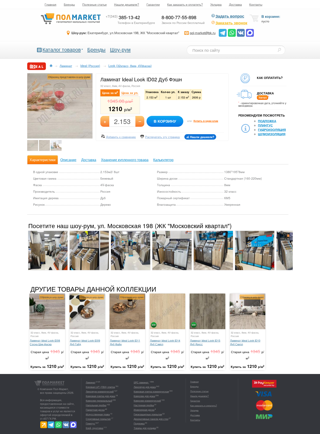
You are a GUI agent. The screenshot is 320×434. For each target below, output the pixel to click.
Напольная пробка (96, 405)
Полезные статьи (94, 4)
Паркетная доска (95, 409)
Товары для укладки (145, 428)
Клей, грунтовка (94, 428)
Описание (68, 159)
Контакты (255, 4)
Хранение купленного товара (124, 159)
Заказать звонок (231, 23)
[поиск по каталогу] (279, 49)
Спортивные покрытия (98, 419)
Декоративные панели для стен (151, 419)
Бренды (69, 4)
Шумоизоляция (271, 134)
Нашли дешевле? (126, 4)
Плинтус (265, 125)
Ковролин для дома (144, 396)
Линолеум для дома (145, 387)
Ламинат (90, 382)
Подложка (267, 121)
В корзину (165, 121)
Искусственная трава (98, 414)
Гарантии (153, 4)
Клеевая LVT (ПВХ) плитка (100, 387)
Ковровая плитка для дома (100, 396)
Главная (50, 4)
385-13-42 (123, 17)
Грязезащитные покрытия (148, 414)
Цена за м (110, 92)
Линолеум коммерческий (100, 391)
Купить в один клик (206, 121)
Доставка (235, 4)
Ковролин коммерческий (147, 400)
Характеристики (43, 159)
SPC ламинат (141, 382)
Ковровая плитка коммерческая (151, 391)
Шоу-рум (120, 49)
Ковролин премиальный (99, 400)
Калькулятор (163, 159)
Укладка (216, 4)
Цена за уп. (129, 92)
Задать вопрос (230, 16)
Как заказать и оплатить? (185, 4)
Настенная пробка (144, 405)
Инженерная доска (144, 409)
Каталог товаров (61, 49)
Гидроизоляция (272, 129)
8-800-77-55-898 (179, 17)
